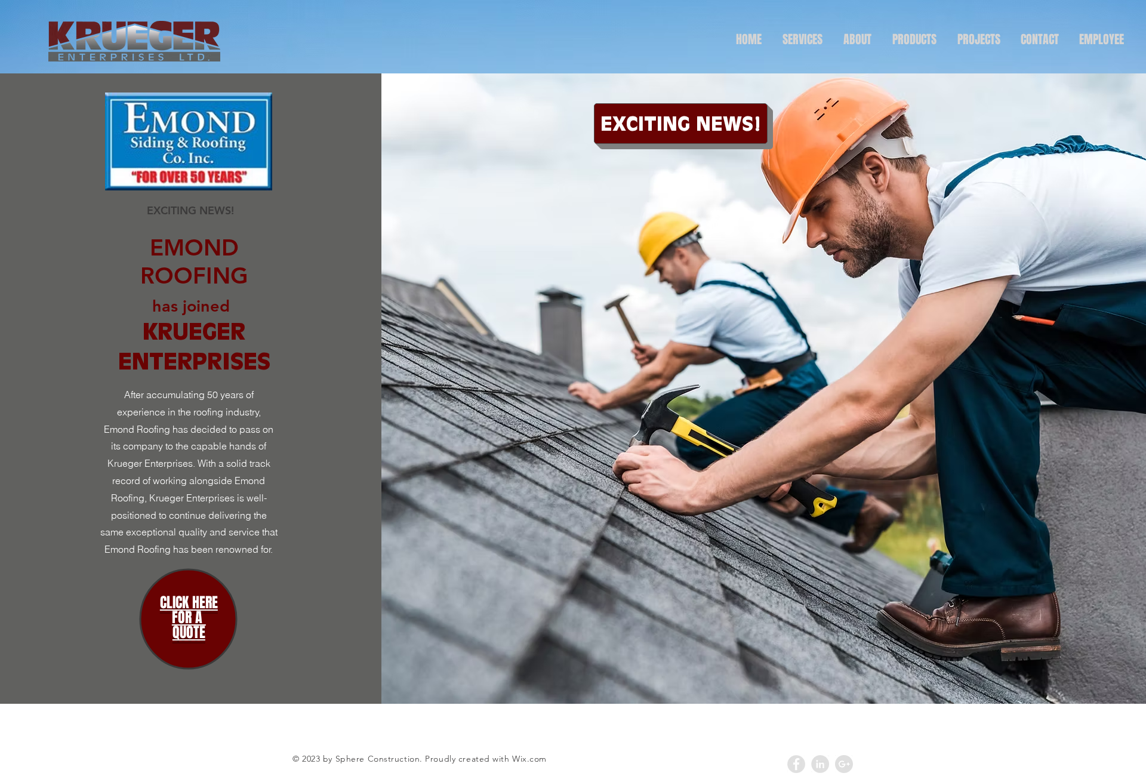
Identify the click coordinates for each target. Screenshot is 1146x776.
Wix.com (529, 758)
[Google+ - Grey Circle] (844, 764)
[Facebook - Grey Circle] (796, 764)
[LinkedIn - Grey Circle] (820, 764)
